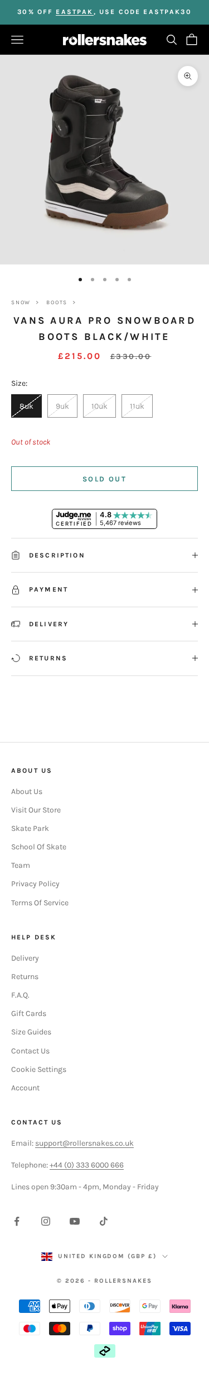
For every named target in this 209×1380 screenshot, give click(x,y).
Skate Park (30, 828)
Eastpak (74, 12)
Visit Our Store (36, 810)
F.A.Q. (20, 995)
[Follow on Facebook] (16, 1221)
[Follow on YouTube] (74, 1221)
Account (25, 1088)
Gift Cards (28, 1013)
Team (20, 865)
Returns (24, 976)
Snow (21, 302)
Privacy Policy (35, 884)
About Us (26, 791)
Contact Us (30, 1051)
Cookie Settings (38, 1069)
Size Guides (31, 1032)
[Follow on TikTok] (103, 1221)
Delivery (25, 958)
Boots (56, 302)
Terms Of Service (40, 903)
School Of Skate (38, 847)
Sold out (104, 479)
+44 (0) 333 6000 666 (87, 1165)
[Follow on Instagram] (45, 1221)
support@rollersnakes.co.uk (84, 1143)
